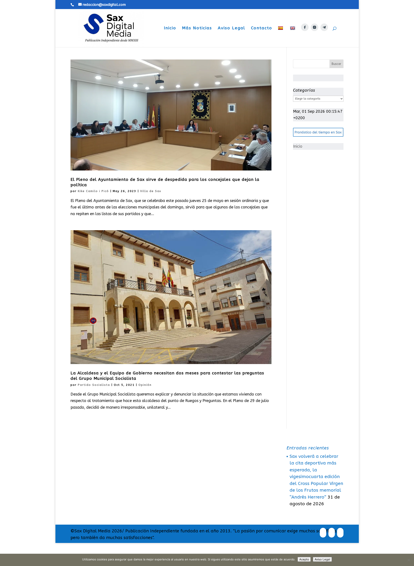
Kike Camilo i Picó (93, 191)
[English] (293, 36)
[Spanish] (281, 36)
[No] (408, 560)
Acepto (304, 559)
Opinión (145, 384)
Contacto (261, 28)
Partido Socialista (94, 384)
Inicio (170, 28)
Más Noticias (197, 28)
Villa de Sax (150, 191)
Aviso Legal (231, 28)
